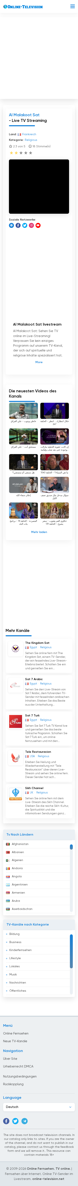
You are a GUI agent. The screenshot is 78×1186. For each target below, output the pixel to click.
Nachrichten (17, 982)
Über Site (10, 1058)
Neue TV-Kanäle (15, 1041)
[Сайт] (11, 225)
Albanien (18, 852)
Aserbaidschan (22, 909)
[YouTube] (38, 225)
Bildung (14, 934)
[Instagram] (31, 225)
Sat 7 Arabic (34, 679)
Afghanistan (20, 844)
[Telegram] (24, 1121)
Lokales (14, 966)
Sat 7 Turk (32, 715)
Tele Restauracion (38, 751)
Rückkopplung (13, 1084)
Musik (13, 974)
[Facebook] (18, 225)
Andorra (17, 868)
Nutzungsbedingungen (20, 1076)
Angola (17, 876)
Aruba (16, 900)
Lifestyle (15, 958)
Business (15, 942)
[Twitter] (24, 225)
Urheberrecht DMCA (18, 1066)
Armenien (18, 892)
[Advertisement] (39, 57)
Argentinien (20, 884)
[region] (39, 877)
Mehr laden (39, 532)
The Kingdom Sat (37, 643)
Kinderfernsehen (20, 950)
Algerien (17, 860)
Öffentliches (17, 990)
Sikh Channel (34, 788)
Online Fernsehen (15, 1033)
